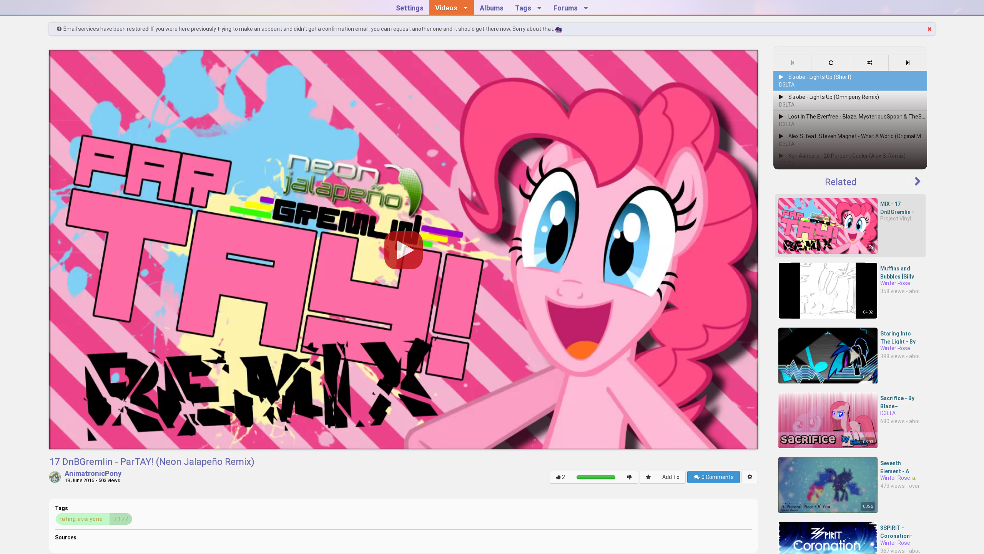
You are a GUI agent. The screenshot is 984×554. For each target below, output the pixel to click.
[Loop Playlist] (831, 63)
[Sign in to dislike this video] (629, 477)
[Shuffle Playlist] (869, 63)
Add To (671, 477)
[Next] (908, 63)
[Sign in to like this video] (560, 477)
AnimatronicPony (93, 474)
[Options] (749, 477)
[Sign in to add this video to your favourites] (648, 477)
